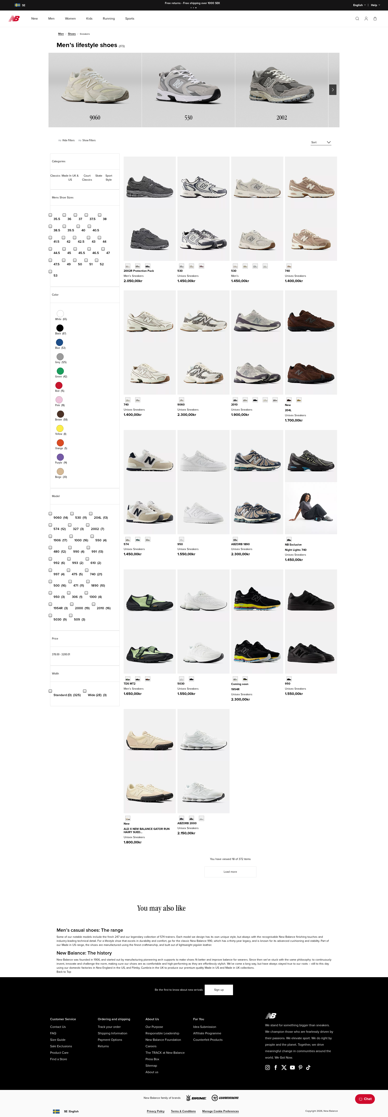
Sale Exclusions (61, 1046)
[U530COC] (181, 266)
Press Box (152, 1059)
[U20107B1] (255, 399)
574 (126, 544)
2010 (234, 404)
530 (180, 271)
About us (152, 1072)
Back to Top (64, 972)
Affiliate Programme (207, 1033)
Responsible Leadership (162, 1033)
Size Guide (57, 1040)
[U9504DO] (181, 539)
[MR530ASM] (245, 266)
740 (287, 271)
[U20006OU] (191, 818)
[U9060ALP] (181, 399)
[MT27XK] (147, 678)
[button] (366, 18)
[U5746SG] (127, 539)
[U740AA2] (137, 399)
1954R (235, 689)
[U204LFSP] (299, 399)
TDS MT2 (129, 683)
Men (61, 34)
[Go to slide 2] (194, 8)
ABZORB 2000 (187, 823)
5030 (181, 683)
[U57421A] (137, 539)
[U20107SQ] (275, 399)
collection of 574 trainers (159, 937)
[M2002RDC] (127, 266)
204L (288, 410)
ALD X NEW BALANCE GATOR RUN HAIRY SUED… (147, 830)
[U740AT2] (289, 266)
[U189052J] (235, 539)
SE (71, 1111)
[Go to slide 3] (196, 8)
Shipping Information (112, 1033)
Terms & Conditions (183, 1111)
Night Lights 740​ (296, 550)
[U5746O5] (147, 539)
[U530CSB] (265, 266)
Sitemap (151, 1066)
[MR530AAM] (235, 266)
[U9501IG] (289, 678)
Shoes (72, 34)
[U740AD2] (127, 399)
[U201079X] (265, 399)
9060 (181, 404)
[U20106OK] (245, 399)
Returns (103, 1046)
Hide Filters (68, 140)
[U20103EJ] (235, 399)
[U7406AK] (289, 539)
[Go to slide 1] (191, 8)
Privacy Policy (155, 1111)
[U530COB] (191, 266)
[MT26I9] (127, 678)
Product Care (59, 1053)
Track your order (109, 1027)
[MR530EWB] (255, 266)
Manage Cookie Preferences (220, 1111)
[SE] (15, 5)
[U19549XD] (235, 678)
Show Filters (89, 140)
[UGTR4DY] (127, 818)
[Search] (357, 18)
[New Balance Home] (15, 18)
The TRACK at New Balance (165, 1053)
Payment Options (110, 1040)
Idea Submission (204, 1027)
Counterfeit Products (207, 1040)
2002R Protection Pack (139, 271)
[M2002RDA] (137, 266)
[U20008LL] (181, 818)
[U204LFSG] (289, 399)
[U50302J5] (191, 678)
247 (117, 937)
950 (180, 544)
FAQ (53, 1033)
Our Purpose (154, 1027)
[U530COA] (201, 266)
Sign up (219, 990)
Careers (151, 1046)
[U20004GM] (201, 818)
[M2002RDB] (147, 266)
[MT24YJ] (137, 678)
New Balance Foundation (163, 1040)
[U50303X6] (181, 678)
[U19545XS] (245, 678)
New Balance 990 (201, 941)
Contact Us (58, 1027)
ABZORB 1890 (240, 544)
